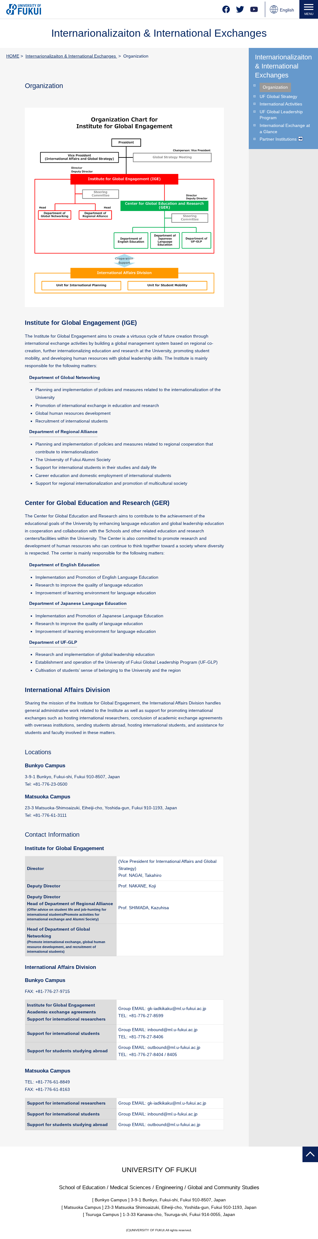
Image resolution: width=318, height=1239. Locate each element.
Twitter (240, 9)
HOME (12, 56)
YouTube (254, 9)
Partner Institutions (278, 139)
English (287, 9)
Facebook (226, 9)
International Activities (281, 103)
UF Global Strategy (278, 96)
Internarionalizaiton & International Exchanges (71, 56)
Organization (275, 87)
